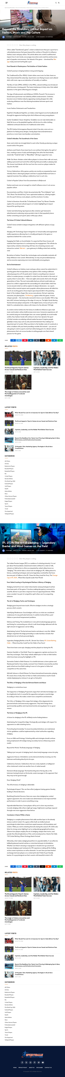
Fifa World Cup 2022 (10, 481)
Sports (6, 503)
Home (15, 1067)
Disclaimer (39, 1067)
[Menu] (7, 3)
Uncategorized (9, 511)
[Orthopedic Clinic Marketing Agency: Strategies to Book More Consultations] (9, 448)
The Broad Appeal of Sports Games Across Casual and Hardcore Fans (17, 368)
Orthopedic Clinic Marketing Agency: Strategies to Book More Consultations (33, 447)
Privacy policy (23, 1067)
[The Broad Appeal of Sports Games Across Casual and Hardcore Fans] (18, 358)
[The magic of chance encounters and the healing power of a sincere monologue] (18, 382)
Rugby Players (8, 501)
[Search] (58, 3)
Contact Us (48, 1067)
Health (6, 488)
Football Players (9, 483)
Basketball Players (10, 471)
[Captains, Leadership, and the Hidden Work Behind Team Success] (47, 358)
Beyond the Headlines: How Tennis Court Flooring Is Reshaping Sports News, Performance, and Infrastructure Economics (37, 439)
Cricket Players (8, 476)
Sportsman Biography (10, 7)
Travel (6, 508)
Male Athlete (8, 491)
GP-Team (9, 36)
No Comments (41, 36)
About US (31, 1067)
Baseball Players (9, 468)
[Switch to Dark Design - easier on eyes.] (56, 2)
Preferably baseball (10, 498)
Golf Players (8, 486)
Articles (7, 463)
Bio (5, 473)
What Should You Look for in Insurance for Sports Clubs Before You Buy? (37, 412)
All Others (7, 461)
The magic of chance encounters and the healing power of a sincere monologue (17, 394)
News (6, 493)
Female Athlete (9, 478)
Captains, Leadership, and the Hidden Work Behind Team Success (46, 368)
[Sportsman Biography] (32, 2)
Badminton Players (10, 466)
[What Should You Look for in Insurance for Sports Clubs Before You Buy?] (9, 415)
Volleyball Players (9, 513)
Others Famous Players (11, 496)
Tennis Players (8, 506)
